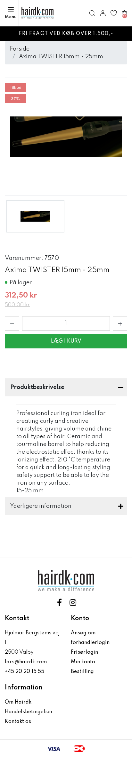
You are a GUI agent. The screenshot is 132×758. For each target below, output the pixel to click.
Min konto (83, 662)
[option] (35, 216)
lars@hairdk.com (26, 662)
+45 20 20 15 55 (24, 671)
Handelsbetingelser (29, 712)
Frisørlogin (84, 652)
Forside (19, 49)
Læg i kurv (66, 341)
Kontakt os (18, 721)
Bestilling (82, 671)
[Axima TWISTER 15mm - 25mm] (35, 216)
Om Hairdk (18, 702)
